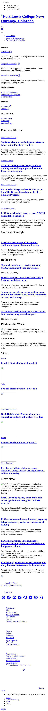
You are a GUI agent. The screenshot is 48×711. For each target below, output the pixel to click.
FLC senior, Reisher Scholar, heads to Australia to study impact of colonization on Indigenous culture (23, 543)
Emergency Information (15, 656)
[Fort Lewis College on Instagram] (3, 598)
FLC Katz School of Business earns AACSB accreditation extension (23, 214)
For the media (13, 5)
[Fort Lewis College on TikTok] (25, 598)
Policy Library (11, 663)
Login (8, 703)
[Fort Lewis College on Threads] (36, 598)
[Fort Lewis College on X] (20, 598)
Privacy (8, 698)
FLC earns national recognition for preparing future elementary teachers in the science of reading (24, 522)
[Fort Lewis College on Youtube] (14, 598)
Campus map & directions (16, 621)
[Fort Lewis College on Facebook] (9, 598)
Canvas (9, 631)
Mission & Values (13, 661)
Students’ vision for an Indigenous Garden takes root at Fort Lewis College (22, 143)
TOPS (8, 701)
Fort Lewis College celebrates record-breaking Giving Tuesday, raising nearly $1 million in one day (23, 471)
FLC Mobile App (12, 644)
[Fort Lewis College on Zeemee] (41, 598)
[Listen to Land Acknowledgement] (24, 670)
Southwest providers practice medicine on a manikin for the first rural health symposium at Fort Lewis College (23, 295)
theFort (8, 633)
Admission (10, 608)
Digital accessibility (12, 699)
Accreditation (11, 654)
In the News (10, 36)
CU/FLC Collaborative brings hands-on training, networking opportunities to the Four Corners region (21, 168)
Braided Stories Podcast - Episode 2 (19, 388)
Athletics (4, 106)
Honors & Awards (8, 208)
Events (4, 109)
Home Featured (7, 463)
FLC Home (4, 2)
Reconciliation (6, 97)
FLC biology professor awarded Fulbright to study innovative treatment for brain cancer (23, 564)
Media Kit (10, 638)
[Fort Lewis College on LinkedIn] (30, 598)
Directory (8, 592)
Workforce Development (10, 95)
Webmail (9, 642)
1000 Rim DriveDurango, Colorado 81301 (11, 584)
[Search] (2, 27)
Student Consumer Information (18, 665)
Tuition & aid (11, 612)
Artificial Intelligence (9, 92)
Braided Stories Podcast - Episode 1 (19, 442)
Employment (11, 658)
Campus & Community (15, 38)
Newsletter (12, 7)
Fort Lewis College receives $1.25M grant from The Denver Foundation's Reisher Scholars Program (22, 192)
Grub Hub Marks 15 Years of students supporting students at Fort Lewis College (22, 415)
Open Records (11, 640)
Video (3, 358)
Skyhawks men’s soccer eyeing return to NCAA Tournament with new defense (21, 266)
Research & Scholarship (15, 40)
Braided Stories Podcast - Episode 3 (19, 363)
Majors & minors (12, 615)
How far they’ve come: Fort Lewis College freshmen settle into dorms (22, 278)
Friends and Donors (8, 138)
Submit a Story (13, 9)
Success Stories (7, 161)
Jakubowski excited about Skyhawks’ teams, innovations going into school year (23, 312)
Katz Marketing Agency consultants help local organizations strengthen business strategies (21, 500)
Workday (9, 635)
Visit (7, 610)
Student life (10, 617)
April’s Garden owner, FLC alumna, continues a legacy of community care (20, 244)
